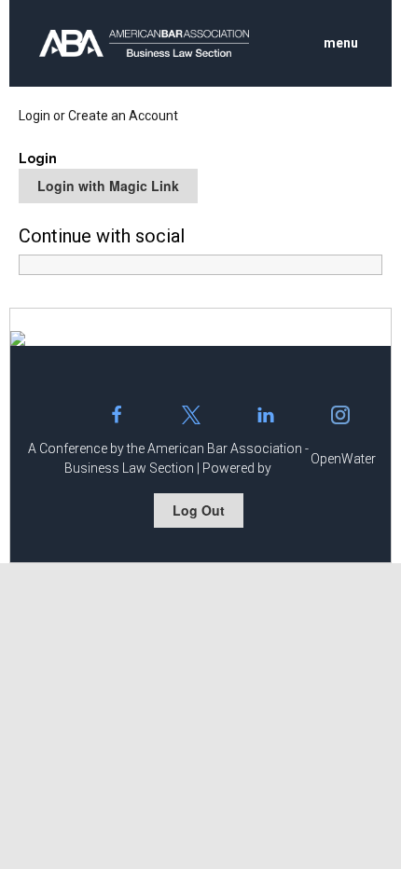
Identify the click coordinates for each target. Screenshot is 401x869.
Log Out (199, 510)
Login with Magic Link (108, 185)
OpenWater (343, 458)
